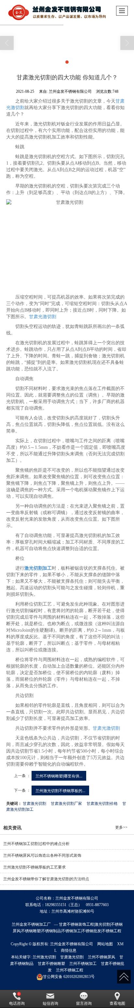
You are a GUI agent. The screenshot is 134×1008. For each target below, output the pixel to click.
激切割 (17, 107)
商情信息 (68, 950)
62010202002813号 (69, 976)
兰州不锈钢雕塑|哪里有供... (58, 775)
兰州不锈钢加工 (83, 963)
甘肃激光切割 (34, 803)
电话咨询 (17, 1003)
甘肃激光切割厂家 (66, 803)
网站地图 (105, 944)
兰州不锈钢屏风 (101, 957)
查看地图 (117, 1003)
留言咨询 (84, 1003)
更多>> (121, 827)
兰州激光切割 (44, 957)
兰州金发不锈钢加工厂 (31, 924)
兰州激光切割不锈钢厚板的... (60, 790)
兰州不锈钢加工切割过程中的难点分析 (36, 843)
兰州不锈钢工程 (69, 970)
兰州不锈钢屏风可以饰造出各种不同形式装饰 (42, 855)
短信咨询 (50, 1003)
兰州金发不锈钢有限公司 (71, 944)
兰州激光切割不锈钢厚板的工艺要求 (34, 867)
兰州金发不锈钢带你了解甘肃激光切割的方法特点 (46, 879)
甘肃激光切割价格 (102, 803)
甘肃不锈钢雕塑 (51, 963)
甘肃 (120, 101)
